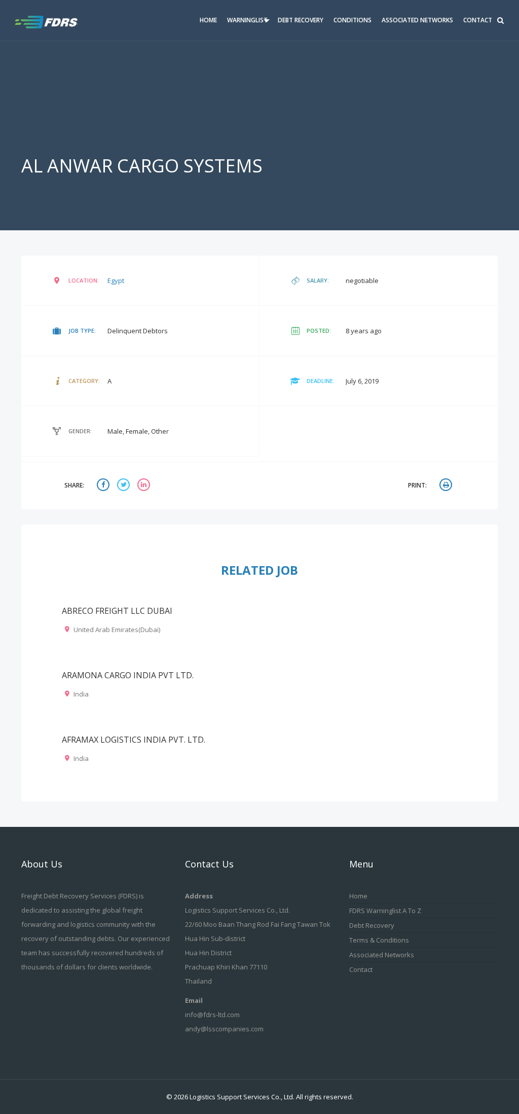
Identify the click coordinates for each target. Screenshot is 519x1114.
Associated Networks (417, 20)
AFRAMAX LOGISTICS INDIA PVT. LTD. (133, 739)
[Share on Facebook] (104, 485)
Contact (477, 20)
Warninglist (247, 20)
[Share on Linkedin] (145, 485)
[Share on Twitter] (124, 485)
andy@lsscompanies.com (224, 1028)
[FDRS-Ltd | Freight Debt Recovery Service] (54, 20)
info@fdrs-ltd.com (212, 1014)
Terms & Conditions (379, 940)
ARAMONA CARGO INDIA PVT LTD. (128, 675)
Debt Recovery (300, 20)
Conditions (352, 20)
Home (208, 20)
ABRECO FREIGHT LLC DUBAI (117, 610)
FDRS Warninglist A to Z (385, 910)
